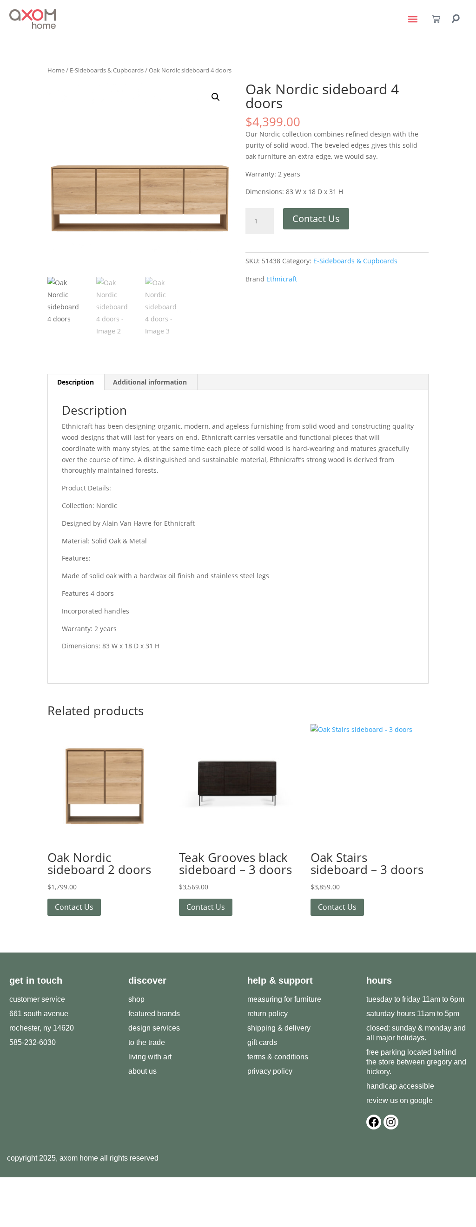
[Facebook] (373, 1122)
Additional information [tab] (150, 382)
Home (56, 70)
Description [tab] (75, 382)
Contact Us (316, 218)
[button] (413, 19)
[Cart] (436, 19)
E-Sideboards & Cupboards (107, 70)
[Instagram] (390, 1122)
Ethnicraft (281, 278)
